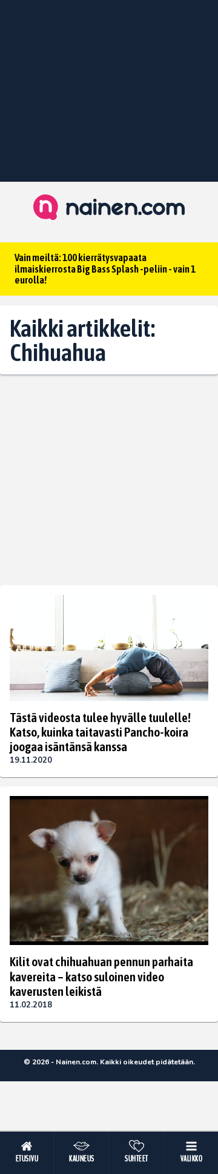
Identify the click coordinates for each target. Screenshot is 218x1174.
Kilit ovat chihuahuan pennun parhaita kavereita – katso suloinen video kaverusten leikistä (101, 976)
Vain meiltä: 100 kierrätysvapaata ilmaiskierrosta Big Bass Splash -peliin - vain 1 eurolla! (105, 268)
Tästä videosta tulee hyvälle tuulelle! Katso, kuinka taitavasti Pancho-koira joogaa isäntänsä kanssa (100, 732)
